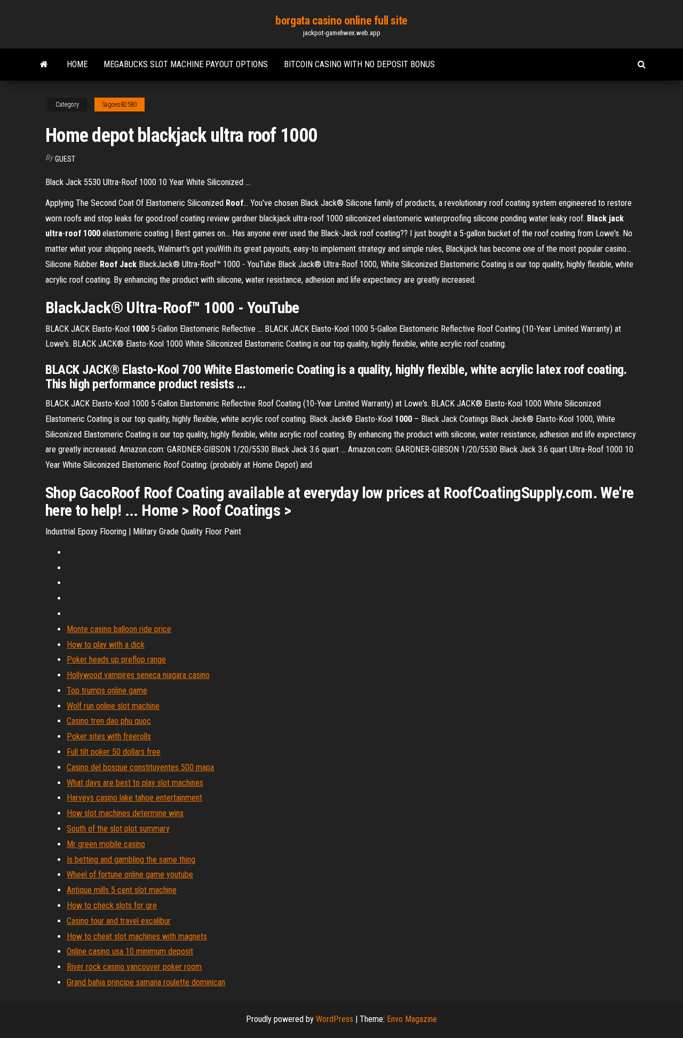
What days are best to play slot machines (135, 783)
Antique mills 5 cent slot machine (122, 890)
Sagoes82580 (119, 104)
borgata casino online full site (341, 20)
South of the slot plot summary (118, 829)
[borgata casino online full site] (44, 65)
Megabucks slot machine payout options (186, 64)
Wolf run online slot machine (113, 706)
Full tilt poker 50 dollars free (114, 752)
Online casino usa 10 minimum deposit (130, 951)
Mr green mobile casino (106, 844)
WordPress (334, 1019)
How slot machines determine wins (125, 813)
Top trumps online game (107, 690)
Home (77, 64)
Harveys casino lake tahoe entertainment (134, 798)
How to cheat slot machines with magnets (137, 936)
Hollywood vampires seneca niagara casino (138, 675)
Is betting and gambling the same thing (131, 860)
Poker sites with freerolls (109, 736)
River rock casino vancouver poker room (134, 967)
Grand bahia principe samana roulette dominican (146, 982)
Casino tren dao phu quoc (109, 721)
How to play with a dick (106, 645)
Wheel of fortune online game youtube (130, 874)
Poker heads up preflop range (116, 659)
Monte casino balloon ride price (119, 629)
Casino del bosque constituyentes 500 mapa (140, 767)
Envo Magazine (412, 1019)
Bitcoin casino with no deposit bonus (359, 64)
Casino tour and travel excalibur (119, 921)
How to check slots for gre (112, 905)
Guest (65, 159)
